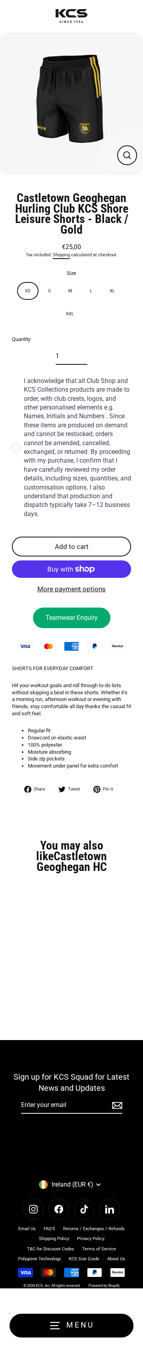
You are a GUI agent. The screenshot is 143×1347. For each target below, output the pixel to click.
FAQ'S (49, 1228)
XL (112, 290)
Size (71, 273)
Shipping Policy (54, 1238)
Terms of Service (99, 1249)
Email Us (27, 1228)
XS (28, 290)
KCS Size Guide (84, 1258)
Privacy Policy (90, 1238)
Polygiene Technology (39, 1258)
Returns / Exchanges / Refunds (94, 1228)
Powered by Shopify (104, 1286)
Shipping (61, 254)
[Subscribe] (116, 1105)
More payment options (71, 589)
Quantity (21, 339)
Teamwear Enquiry (72, 617)
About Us (116, 1258)
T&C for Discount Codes (50, 1249)
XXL (70, 313)
